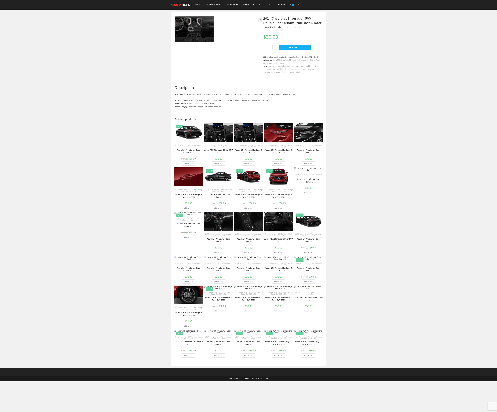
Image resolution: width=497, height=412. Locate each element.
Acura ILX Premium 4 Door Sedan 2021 (188, 151)
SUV (222, 147)
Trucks (281, 63)
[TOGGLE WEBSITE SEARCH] (299, 5)
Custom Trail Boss (297, 66)
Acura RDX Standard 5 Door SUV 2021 (218, 151)
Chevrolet (286, 66)
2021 (274, 60)
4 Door (279, 66)
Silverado (266, 72)
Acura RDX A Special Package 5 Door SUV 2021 (251, 146)
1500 (269, 66)
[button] (260, 19)
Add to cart (295, 47)
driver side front (273, 69)
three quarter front (278, 72)
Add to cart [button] (188, 163)
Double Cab (309, 66)
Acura (181, 145)
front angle (296, 69)
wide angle (296, 72)
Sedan (193, 147)
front (282, 69)
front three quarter (309, 69)
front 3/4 (288, 69)
